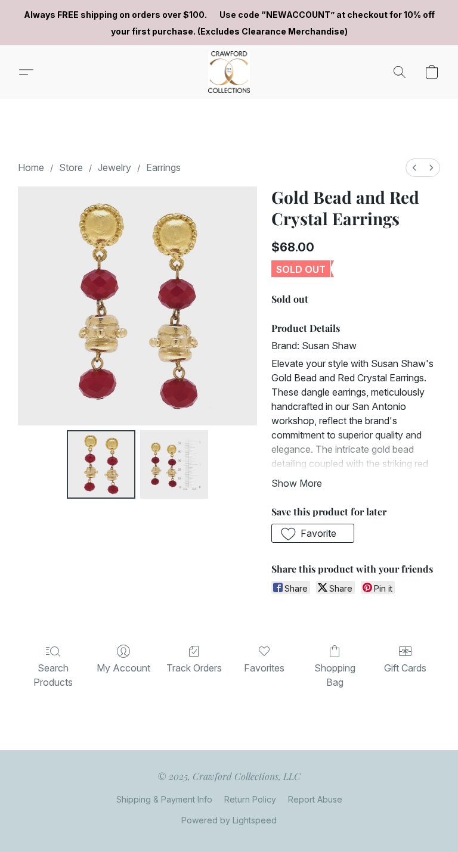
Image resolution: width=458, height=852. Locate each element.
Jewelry (114, 167)
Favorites (264, 668)
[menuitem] (414, 167)
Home (31, 167)
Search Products (53, 675)
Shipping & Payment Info (164, 799)
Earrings (163, 167)
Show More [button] (296, 483)
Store (71, 167)
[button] (229, 72)
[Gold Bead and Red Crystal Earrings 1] (174, 464)
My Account (123, 668)
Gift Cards (405, 668)
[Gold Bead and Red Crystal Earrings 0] (101, 464)
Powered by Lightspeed (229, 820)
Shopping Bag (334, 675)
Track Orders (194, 668)
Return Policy (250, 799)
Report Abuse (315, 799)
